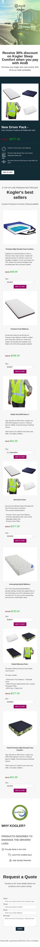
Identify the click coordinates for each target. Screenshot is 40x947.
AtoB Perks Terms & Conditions (28, 941)
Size (6, 279)
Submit (20, 929)
